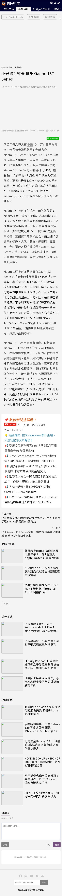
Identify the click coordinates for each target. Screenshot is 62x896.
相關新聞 (6, 700)
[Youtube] (51, 3)
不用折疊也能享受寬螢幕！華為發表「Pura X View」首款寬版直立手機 (42, 779)
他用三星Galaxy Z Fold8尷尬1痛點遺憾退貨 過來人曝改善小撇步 (42, 744)
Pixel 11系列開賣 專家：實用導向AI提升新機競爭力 (42, 794)
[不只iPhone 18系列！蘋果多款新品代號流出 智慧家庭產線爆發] (12, 573)
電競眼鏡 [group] (50, 17)
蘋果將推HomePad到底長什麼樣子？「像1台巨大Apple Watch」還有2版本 (42, 554)
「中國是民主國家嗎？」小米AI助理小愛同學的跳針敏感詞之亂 (42, 681)
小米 (6, 603)
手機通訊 (23, 9)
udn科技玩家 (6, 67)
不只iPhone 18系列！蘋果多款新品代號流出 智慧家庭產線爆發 (42, 571)
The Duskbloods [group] (13, 17)
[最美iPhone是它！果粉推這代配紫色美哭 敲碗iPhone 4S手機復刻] (12, 712)
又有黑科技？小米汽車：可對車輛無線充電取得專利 (42, 642)
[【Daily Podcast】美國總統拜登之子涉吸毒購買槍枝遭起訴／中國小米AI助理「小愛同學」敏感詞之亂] (12, 666)
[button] (55, 3)
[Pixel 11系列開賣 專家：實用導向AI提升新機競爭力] (12, 798)
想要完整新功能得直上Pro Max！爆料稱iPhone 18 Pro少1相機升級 (41, 588)
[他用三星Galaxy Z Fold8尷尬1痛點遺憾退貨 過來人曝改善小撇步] (12, 746)
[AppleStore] (42, 876)
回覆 (57, 844)
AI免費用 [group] (34, 17)
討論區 (5, 813)
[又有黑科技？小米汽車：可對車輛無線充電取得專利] (12, 646)
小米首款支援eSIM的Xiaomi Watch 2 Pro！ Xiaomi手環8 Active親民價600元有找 (42, 627)
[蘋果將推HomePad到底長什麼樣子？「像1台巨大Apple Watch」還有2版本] (12, 556)
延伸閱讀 (6, 616)
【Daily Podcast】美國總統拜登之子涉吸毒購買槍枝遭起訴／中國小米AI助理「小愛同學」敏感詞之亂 (42, 664)
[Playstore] (36, 876)
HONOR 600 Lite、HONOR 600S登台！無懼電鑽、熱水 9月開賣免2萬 (43, 762)
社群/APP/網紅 (41, 9)
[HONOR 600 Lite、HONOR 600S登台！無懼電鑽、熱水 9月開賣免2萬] (12, 764)
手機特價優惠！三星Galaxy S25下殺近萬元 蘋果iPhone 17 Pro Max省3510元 (43, 727)
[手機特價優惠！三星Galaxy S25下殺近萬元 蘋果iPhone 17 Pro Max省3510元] (12, 729)
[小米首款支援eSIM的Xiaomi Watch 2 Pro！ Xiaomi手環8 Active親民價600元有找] (12, 629)
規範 (5, 844)
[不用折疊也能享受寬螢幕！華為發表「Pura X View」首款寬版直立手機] (12, 781)
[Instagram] (26, 876)
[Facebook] (20, 876)
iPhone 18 (8, 543)
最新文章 (9, 9)
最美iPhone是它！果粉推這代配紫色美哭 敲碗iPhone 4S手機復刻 (42, 710)
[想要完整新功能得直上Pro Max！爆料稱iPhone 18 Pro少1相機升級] (12, 590)
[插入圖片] (49, 844)
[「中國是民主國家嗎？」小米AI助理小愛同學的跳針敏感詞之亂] (12, 683)
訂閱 (44, 882)
